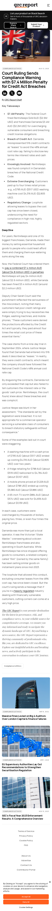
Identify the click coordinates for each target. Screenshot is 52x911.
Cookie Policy (26, 840)
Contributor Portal (26, 869)
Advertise (26, 860)
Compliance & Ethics (12, 69)
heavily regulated (24, 590)
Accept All (26, 896)
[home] (23, 5)
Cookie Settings (26, 907)
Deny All (26, 902)
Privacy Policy (26, 835)
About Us (26, 855)
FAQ (26, 845)
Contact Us (26, 865)
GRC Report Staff (13, 99)
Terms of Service (26, 831)
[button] (48, 5)
